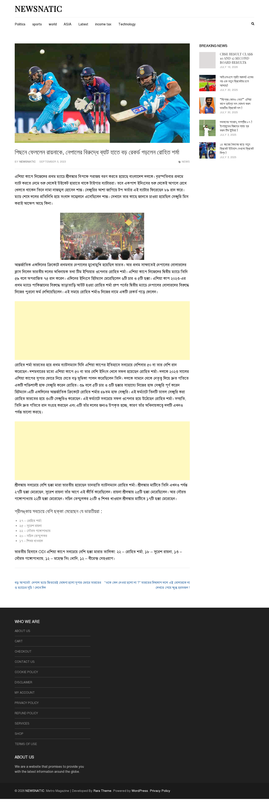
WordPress (140, 791)
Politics (20, 24)
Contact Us (25, 662)
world (53, 24)
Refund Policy (26, 713)
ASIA (67, 24)
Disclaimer (23, 682)
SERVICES (22, 723)
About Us (22, 631)
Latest (83, 24)
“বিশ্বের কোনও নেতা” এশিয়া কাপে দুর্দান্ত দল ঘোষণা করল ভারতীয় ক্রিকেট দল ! (235, 103)
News (186, 161)
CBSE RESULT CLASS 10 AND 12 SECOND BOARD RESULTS (236, 58)
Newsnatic (27, 161)
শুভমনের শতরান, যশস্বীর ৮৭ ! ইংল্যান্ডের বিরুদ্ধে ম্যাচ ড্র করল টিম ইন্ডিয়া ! (236, 126)
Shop (19, 734)
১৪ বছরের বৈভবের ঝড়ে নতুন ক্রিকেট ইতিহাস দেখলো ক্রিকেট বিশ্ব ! (237, 148)
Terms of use (26, 744)
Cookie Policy (26, 672)
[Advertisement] (102, 330)
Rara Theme (102, 791)
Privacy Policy (27, 703)
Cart (19, 641)
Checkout (23, 651)
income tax (103, 24)
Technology (127, 24)
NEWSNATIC (38, 8)
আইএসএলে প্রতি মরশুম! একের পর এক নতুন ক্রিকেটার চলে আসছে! (236, 81)
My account (25, 693)
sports (37, 24)
